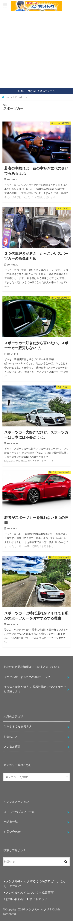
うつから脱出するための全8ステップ (27, 677)
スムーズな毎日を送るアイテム (38, 91)
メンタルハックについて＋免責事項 (30, 892)
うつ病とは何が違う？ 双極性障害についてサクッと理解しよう (35, 688)
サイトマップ (38, 899)
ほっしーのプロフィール (19, 811)
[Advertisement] (36, 50)
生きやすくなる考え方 (18, 726)
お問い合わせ (12, 831)
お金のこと (11, 736)
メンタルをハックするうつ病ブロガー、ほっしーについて (35, 883)
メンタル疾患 (12, 746)
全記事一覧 (11, 821)
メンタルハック (36, 909)
